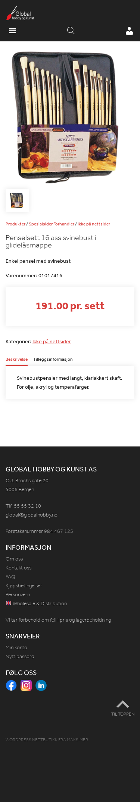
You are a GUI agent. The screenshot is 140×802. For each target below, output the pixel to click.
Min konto (16, 647)
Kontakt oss (18, 568)
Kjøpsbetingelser (24, 585)
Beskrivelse (17, 359)
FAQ (10, 577)
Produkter (15, 224)
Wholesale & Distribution (39, 603)
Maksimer (77, 740)
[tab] (17, 361)
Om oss (14, 559)
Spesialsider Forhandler (51, 224)
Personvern (18, 594)
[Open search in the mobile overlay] (71, 31)
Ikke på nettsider (94, 224)
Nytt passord (20, 656)
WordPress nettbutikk (31, 740)
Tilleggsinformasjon (53, 359)
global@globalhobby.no (31, 515)
